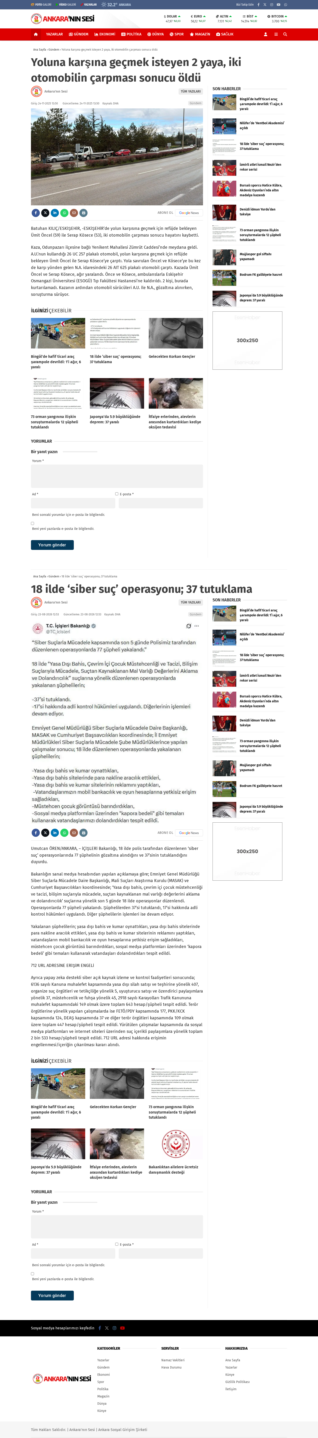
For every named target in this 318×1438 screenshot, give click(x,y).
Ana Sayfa (232, 1360)
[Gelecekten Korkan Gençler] (176, 334)
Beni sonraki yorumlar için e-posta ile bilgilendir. (68, 515)
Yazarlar (54, 34)
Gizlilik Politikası (237, 1382)
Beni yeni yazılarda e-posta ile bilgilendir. (63, 529)
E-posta (127, 494)
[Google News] (189, 212)
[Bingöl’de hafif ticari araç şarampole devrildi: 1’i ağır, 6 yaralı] (58, 334)
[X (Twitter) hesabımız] (265, 5)
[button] (36, 34)
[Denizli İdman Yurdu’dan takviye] (224, 219)
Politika (134, 34)
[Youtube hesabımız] (279, 5)
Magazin (202, 34)
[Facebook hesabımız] (258, 5)
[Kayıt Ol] (266, 34)
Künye (101, 1411)
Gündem (81, 34)
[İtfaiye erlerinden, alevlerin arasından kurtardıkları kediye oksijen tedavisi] (176, 394)
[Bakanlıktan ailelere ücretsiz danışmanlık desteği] (176, 1144)
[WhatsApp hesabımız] (285, 5)
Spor (179, 34)
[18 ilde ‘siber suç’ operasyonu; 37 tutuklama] (117, 334)
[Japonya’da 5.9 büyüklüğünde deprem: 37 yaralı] (117, 394)
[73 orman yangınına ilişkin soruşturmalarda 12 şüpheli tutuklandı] (58, 394)
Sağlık (227, 34)
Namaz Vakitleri (173, 1360)
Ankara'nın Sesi (56, 91)
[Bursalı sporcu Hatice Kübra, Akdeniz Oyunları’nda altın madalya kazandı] (224, 195)
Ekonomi (107, 34)
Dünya (158, 34)
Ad (35, 494)
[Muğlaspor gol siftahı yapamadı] (224, 264)
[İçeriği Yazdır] (83, 213)
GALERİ (43, 4)
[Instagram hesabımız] (271, 5)
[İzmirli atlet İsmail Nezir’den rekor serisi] (224, 175)
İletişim (231, 1389)
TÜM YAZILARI (191, 91)
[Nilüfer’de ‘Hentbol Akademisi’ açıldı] (224, 133)
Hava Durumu (171, 1367)
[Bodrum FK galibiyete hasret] (224, 285)
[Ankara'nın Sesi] (62, 23)
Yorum (38, 461)
